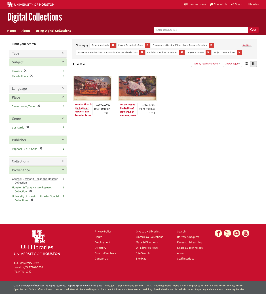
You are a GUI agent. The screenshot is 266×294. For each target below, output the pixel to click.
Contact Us (101, 259)
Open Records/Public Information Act (34, 289)
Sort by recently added (206, 64)
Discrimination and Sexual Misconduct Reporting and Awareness (188, 289)
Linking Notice (217, 286)
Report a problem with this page (84, 286)
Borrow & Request (188, 237)
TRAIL (148, 286)
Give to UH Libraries (148, 232)
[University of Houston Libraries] (37, 242)
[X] (227, 233)
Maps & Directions (147, 242)
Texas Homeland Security (129, 286)
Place (16, 97)
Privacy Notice (234, 286)
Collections (20, 161)
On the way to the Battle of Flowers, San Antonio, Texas (128, 110)
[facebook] (218, 233)
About (26, 30)
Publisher (19, 140)
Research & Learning (189, 242)
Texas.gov (109, 286)
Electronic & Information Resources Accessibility (126, 289)
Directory (100, 248)
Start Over (247, 45)
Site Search (143, 253)
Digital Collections (34, 17)
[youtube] (245, 233)
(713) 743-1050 (22, 272)
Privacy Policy (103, 232)
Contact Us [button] (220, 4)
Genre (16, 118)
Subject (18, 62)
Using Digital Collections (53, 30)
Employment (102, 242)
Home (11, 30)
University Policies (234, 289)
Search (181, 232)
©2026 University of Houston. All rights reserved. (40, 286)
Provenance (21, 170)
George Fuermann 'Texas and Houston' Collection (35, 181)
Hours (98, 237)
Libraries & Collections (149, 237)
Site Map (141, 259)
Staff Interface (185, 259)
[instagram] (236, 233)
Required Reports (89, 289)
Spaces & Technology (190, 248)
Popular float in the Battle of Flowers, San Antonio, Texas (83, 110)
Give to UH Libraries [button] (247, 4)
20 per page (231, 64)
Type (15, 53)
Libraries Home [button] (196, 4)
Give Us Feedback (105, 253)
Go (254, 30)
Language (19, 88)
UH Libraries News (147, 248)
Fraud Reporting (162, 286)
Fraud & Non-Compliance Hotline (190, 286)
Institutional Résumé (67, 289)
